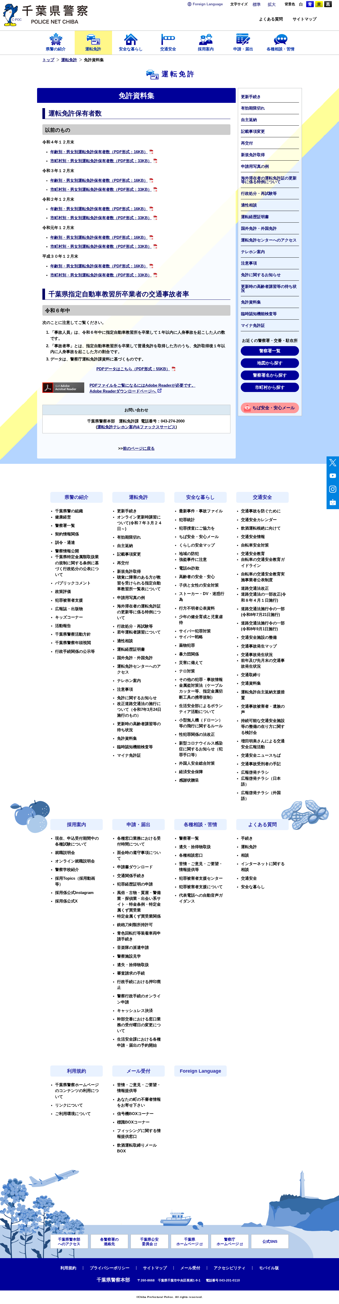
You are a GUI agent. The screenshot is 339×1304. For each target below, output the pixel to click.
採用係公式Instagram (74, 893)
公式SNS (269, 1241)
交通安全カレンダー (259, 520)
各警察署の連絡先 (109, 1241)
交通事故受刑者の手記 (261, 764)
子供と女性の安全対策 (199, 585)
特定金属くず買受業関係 (139, 916)
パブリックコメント (73, 583)
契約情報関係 (67, 534)
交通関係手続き (131, 876)
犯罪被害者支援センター (201, 878)
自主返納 (249, 120)
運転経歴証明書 (255, 217)
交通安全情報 (253, 537)
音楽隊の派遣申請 (133, 947)
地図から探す (270, 363)
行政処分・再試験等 (259, 193)
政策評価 (63, 591)
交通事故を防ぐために (261, 511)
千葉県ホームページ (187, 1241)
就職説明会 (65, 853)
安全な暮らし (131, 49)
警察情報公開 (67, 551)
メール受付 (138, 1071)
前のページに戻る (139, 448)
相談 (245, 855)
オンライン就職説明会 (75, 861)
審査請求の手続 (131, 973)
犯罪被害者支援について (201, 887)
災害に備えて (191, 662)
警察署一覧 (269, 351)
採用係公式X (66, 901)
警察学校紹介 (67, 869)
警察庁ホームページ (228, 1241)
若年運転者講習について (139, 632)
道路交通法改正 (255, 588)
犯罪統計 (187, 520)
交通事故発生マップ (259, 646)
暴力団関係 (189, 654)
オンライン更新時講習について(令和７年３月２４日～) (139, 523)
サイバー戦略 (191, 637)
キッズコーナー (69, 617)
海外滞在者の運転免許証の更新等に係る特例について (269, 180)
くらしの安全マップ (197, 545)
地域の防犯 (189, 554)
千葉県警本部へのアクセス (69, 1241)
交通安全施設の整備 (259, 637)
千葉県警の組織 (69, 511)
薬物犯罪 (187, 645)
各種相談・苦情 (281, 49)
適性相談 (249, 205)
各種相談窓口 (191, 855)
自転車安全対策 (255, 545)
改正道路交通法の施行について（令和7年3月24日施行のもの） (139, 709)
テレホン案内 (253, 252)
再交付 (247, 143)
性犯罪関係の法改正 (197, 734)
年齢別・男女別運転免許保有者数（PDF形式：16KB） (99, 152)
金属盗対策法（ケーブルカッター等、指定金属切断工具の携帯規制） (201, 691)
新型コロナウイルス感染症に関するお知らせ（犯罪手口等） (201, 749)
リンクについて (69, 1105)
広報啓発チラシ (255, 772)
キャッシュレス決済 (135, 1010)
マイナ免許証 (253, 325)
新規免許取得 (253, 155)
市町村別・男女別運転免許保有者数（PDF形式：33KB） (101, 161)
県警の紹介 (56, 49)
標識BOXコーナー (133, 1122)
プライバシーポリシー (110, 1268)
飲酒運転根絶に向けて (261, 528)
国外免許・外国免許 (259, 228)
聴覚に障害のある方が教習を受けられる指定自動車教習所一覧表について (139, 583)
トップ (48, 60)
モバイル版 (269, 1268)
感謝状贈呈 (189, 780)
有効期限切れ (253, 108)
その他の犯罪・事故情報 (201, 679)
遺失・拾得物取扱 (133, 965)
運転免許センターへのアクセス (269, 240)
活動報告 (63, 626)
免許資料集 (251, 302)
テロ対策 (187, 671)
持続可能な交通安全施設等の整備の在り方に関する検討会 (263, 726)
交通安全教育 (253, 554)
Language (208, 4)
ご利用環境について (73, 1114)
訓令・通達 (65, 542)
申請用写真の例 (255, 166)
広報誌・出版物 (69, 609)
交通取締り (251, 675)
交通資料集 (251, 683)
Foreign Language (200, 1071)
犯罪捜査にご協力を (197, 528)
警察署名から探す (270, 375)
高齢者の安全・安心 (197, 577)
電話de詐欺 (189, 568)
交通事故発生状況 (257, 655)
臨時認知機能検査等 (259, 314)
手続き (247, 838)
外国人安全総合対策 (197, 763)
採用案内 (206, 49)
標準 (257, 4)
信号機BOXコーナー (135, 1114)
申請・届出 (243, 49)
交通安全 (168, 49)
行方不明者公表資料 (197, 608)
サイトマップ (304, 19)
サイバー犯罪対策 (195, 631)
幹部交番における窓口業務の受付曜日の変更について (139, 1025)
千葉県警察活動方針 (73, 634)
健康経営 (63, 517)
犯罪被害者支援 (69, 600)
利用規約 (76, 1071)
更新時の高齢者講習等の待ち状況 (269, 288)
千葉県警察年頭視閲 (73, 643)
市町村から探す (270, 387)
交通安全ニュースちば (261, 755)
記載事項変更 (253, 131)
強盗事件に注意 (193, 559)
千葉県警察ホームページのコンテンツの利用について (77, 1091)
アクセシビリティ (230, 1268)
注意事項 (249, 263)
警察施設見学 (129, 956)
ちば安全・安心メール (273, 408)
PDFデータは (133, 369)
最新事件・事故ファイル (201, 511)
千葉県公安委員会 (149, 1241)
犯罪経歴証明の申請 (135, 884)
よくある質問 (271, 19)
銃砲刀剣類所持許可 (135, 925)
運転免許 (93, 49)
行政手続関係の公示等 (75, 651)
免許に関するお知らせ (261, 275)
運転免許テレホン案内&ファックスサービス (136, 427)
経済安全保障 (191, 772)
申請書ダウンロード (135, 867)
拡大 (272, 4)
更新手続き (251, 97)
